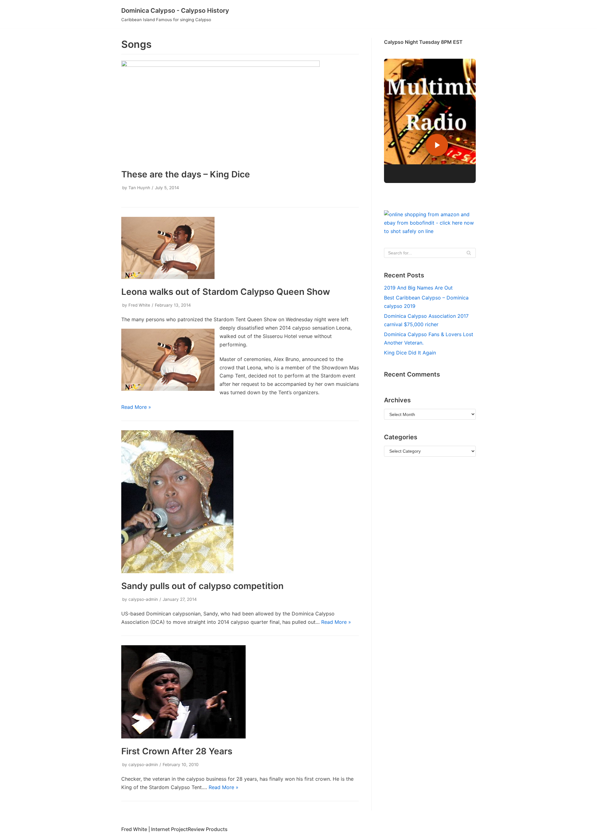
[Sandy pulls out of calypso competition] (177, 571)
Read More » (136, 407)
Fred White (139, 305)
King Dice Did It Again (410, 352)
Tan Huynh (139, 187)
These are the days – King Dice (185, 174)
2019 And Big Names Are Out (418, 288)
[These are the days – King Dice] (220, 65)
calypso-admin (143, 599)
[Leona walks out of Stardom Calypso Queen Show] (168, 277)
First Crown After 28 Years (176, 751)
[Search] (469, 253)
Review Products (208, 829)
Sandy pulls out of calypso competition (202, 586)
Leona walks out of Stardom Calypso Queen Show (225, 291)
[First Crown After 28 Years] (183, 736)
